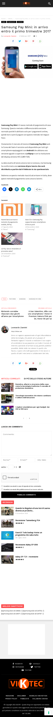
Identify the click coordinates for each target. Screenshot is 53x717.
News (10, 19)
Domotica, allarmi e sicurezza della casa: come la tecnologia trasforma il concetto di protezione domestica (32, 386)
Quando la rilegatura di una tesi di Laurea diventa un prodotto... (32, 509)
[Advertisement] (26, 11)
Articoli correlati (10, 379)
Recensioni (7, 502)
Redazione (10, 696)
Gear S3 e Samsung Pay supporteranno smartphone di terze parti (35, 222)
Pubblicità (24, 699)
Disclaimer (21, 696)
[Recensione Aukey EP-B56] (7, 547)
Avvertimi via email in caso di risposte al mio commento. (22, 486)
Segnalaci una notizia (38, 696)
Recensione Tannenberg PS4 (27, 520)
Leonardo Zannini (10, 36)
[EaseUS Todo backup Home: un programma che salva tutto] (7, 535)
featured (12, 299)
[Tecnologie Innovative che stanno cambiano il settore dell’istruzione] (7, 398)
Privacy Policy (11, 699)
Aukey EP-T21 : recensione (26, 556)
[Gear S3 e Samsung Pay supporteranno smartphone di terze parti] (36, 209)
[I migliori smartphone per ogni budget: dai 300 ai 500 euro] (7, 410)
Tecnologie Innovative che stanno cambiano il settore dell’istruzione (33, 397)
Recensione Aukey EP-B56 (26, 544)
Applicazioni (11, 22)
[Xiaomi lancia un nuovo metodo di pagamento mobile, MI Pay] (12, 209)
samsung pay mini (35, 299)
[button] (49, 3)
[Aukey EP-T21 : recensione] (7, 559)
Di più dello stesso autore (37, 379)
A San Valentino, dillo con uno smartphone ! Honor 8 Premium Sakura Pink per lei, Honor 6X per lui (40, 315)
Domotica (5, 390)
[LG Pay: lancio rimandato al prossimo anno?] (12, 239)
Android (20, 22)
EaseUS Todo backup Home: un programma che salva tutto (28, 533)
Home (3, 19)
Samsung (22, 299)
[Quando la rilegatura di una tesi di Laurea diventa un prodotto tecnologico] (7, 511)
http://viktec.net (16, 331)
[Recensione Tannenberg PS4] (7, 523)
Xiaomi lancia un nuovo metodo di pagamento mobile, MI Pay (9, 222)
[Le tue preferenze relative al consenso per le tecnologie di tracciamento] (48, 712)
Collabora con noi (40, 699)
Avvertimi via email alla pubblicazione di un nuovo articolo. (23, 489)
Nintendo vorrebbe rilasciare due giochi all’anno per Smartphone (12, 313)
